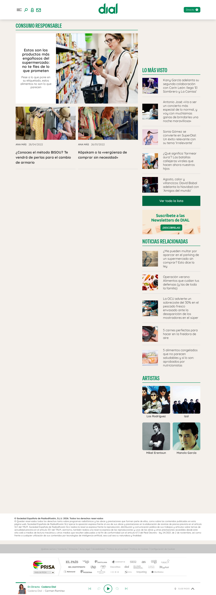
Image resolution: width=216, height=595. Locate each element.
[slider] (108, 582)
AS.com (142, 562)
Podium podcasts (101, 572)
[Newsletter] (38, 10)
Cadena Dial (127, 567)
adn (153, 562)
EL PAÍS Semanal (138, 567)
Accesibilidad (98, 549)
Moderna (85, 572)
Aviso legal (85, 549)
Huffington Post (76, 567)
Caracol (164, 562)
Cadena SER (132, 562)
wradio (103, 567)
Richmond (70, 572)
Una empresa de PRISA (43, 564)
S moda (128, 572)
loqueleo (142, 572)
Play (108, 588)
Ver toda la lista (171, 201)
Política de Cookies (139, 549)
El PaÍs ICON (114, 572)
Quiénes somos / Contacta (54, 549)
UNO (93, 567)
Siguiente (126, 588)
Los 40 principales (87, 562)
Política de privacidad (117, 549)
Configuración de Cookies (162, 549)
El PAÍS (72, 562)
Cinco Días (115, 567)
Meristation (157, 572)
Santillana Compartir (119, 562)
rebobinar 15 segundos (99, 588)
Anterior (89, 588)
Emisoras (73, 549)
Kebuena (161, 567)
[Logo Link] (108, 8)
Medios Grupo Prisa (43, 572)
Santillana (102, 562)
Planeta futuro (150, 567)
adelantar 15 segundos (117, 588)
